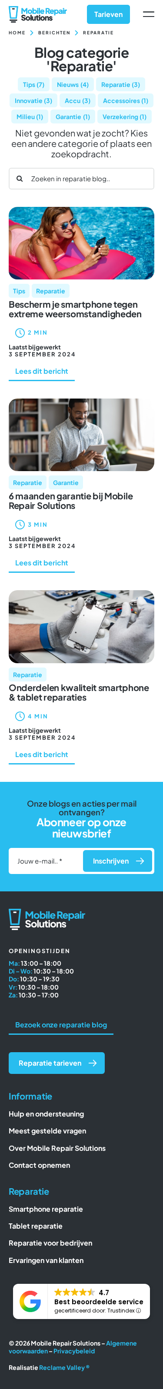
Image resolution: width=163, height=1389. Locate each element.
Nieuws (73, 84)
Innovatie (34, 100)
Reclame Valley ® (64, 1367)
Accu (77, 100)
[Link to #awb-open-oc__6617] (148, 14)
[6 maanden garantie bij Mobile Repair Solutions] (81, 402)
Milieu (30, 116)
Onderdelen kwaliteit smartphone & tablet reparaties (79, 692)
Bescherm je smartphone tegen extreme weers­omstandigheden (75, 309)
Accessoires (126, 100)
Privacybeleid (74, 1351)
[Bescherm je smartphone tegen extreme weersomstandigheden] (81, 210)
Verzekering (125, 116)
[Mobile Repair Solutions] (38, 9)
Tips (34, 84)
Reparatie (120, 84)
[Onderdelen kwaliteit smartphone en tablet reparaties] (81, 593)
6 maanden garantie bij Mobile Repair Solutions (71, 500)
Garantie (73, 116)
